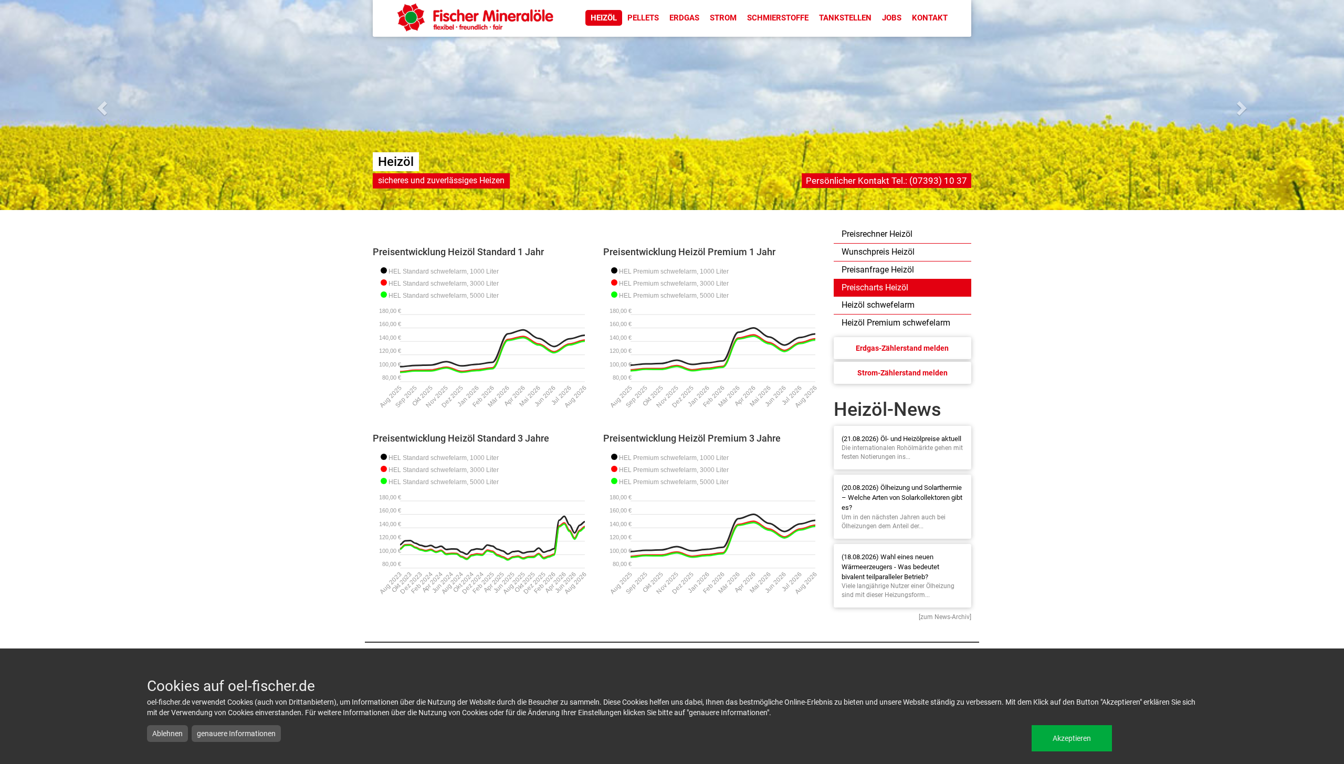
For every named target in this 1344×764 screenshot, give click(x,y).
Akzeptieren (1072, 738)
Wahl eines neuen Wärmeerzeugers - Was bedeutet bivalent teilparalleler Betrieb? (890, 567)
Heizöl (604, 18)
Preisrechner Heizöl (877, 234)
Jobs (891, 18)
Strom (723, 18)
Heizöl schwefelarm (878, 305)
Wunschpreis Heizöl (878, 252)
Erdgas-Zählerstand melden (902, 348)
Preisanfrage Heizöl (878, 270)
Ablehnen (167, 733)
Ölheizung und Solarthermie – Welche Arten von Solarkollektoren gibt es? (902, 497)
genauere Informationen (236, 733)
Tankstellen (845, 18)
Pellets (643, 18)
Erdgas (684, 18)
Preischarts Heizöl (875, 287)
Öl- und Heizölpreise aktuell (920, 439)
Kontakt (930, 18)
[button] (101, 105)
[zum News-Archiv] (945, 617)
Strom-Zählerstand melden (902, 373)
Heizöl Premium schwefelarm (896, 323)
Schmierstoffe (777, 18)
